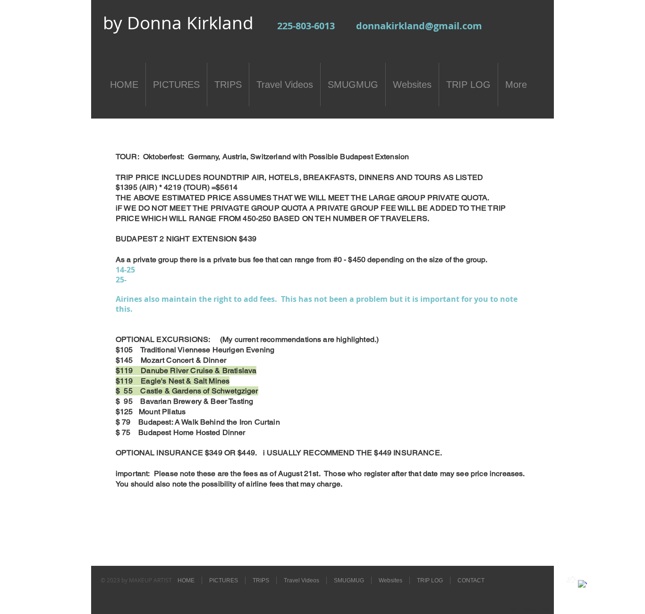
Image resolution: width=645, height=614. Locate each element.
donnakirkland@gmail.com (419, 25)
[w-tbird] (571, 579)
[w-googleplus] (582, 584)
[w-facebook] (559, 579)
